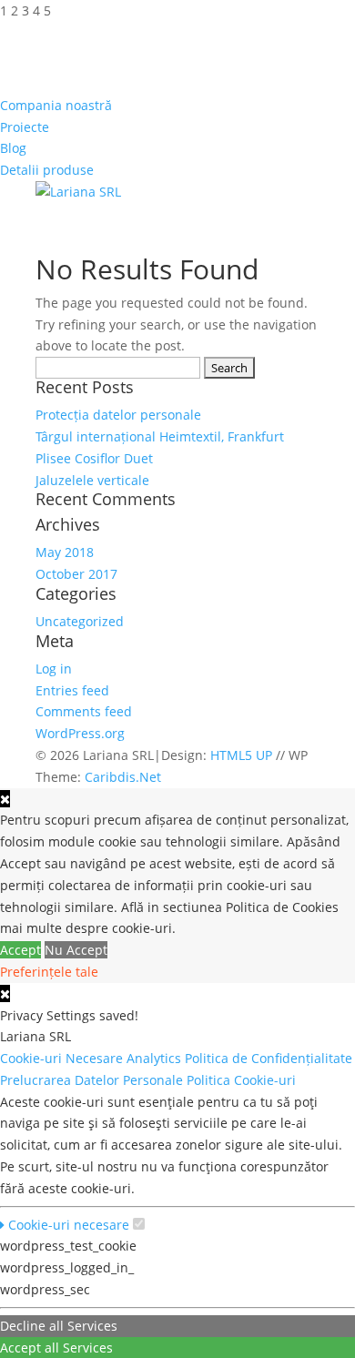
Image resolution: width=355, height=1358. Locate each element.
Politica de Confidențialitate (268, 1058)
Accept (20, 949)
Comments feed (84, 711)
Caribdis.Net (123, 776)
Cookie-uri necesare (67, 1224)
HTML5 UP (241, 755)
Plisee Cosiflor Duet (94, 458)
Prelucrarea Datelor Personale (93, 1080)
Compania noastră (56, 105)
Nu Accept (76, 949)
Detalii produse (47, 169)
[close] (5, 993)
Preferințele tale (49, 971)
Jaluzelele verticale (92, 480)
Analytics (156, 1058)
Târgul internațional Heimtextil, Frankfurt (160, 436)
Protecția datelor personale (118, 414)
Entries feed (72, 690)
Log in (54, 668)
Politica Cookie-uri (243, 1080)
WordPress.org (80, 733)
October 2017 (76, 574)
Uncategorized (80, 621)
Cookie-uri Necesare (63, 1058)
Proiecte (24, 127)
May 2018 (65, 552)
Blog (13, 148)
